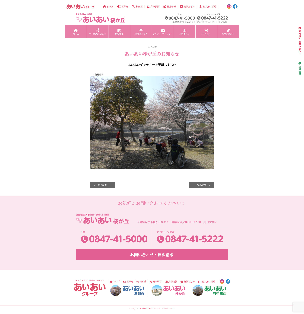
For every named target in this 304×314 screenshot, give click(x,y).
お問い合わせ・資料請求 (152, 254)
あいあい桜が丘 (168, 290)
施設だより (189, 6)
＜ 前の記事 (100, 185)
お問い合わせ (228, 33)
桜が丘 (139, 6)
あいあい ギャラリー (162, 33)
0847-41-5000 (179, 18)
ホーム (76, 33)
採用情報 (171, 6)
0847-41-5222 (212, 18)
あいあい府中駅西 (209, 290)
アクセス (206, 33)
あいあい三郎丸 (127, 290)
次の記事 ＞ (204, 185)
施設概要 (119, 33)
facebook (235, 6)
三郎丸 (125, 6)
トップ (110, 6)
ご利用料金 (184, 33)
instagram (229, 6)
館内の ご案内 (141, 33)
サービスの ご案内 (97, 33)
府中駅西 (154, 6)
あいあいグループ (80, 6)
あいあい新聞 (209, 6)
